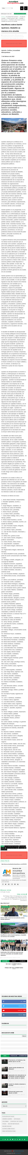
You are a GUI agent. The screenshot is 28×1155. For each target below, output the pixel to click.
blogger (5, 961)
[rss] (17, 1139)
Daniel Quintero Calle (12, 18)
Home (2, 16)
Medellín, (14, 38)
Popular (14, 1055)
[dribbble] (15, 1139)
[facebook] (3, 1139)
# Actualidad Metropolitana (11, 846)
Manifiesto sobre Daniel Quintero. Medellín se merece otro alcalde (13, 935)
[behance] (20, 1139)
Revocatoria (4, 19)
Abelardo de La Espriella (13, 13)
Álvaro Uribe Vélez (8, 1128)
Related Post (5, 903)
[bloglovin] (13, 1139)
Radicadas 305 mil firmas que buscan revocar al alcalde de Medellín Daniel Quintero (12, 954)
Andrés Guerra (7, 1118)
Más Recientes (5, 1056)
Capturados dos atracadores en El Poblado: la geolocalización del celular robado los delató (17, 1076)
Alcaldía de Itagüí (8, 1116)
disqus (14, 961)
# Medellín (21, 848)
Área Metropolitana (9, 1131)
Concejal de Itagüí (16, 1121)
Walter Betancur (13, 1123)
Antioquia (17, 1118)
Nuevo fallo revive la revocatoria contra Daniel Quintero (12, 918)
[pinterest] (10, 1139)
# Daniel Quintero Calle (12, 848)
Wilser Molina (6, 1126)
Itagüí (4, 1123)
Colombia (5, 1121)
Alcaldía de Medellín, (19, 36)
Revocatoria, (20, 38)
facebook (22, 961)
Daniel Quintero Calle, (6, 38)
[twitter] (5, 1139)
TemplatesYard (19, 1151)
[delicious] (24, 1139)
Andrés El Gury (5, 906)
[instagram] (22, 1139)
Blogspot (18, 1153)
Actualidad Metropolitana (12, 16)
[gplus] (8, 1139)
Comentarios (23, 1056)
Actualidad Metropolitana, (7, 36)
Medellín (21, 18)
